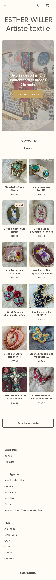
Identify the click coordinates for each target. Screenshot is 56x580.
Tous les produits (28, 423)
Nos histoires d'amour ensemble (23, 510)
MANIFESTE (10, 534)
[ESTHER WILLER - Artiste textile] (28, 24)
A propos (9, 528)
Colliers (8, 486)
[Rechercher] (37, 5)
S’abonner (10, 552)
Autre (7, 504)
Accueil (8, 456)
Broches (9, 498)
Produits (9, 462)
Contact (9, 558)
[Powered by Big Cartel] (28, 573)
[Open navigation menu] (5, 5)
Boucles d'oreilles (14, 480)
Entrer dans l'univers (28, 94)
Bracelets (10, 492)
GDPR (7, 546)
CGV (7, 540)
